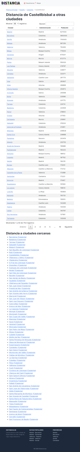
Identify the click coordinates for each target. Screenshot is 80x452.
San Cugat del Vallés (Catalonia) (22, 317)
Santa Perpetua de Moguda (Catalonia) (25, 340)
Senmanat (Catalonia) (17, 412)
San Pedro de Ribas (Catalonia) (21, 329)
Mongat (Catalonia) (17, 311)
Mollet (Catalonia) (16, 270)
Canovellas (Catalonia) (18, 304)
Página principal (11, 10)
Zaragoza (10, 55)
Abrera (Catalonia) (16, 378)
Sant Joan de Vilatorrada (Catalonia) (24, 388)
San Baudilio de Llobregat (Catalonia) (24, 250)
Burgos (9, 165)
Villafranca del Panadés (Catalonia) (23, 283)
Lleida (9, 211)
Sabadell (10, 123)
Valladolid (10, 78)
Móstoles (10, 131)
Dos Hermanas (12, 214)
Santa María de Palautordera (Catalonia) (25, 399)
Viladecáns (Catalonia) (18, 260)
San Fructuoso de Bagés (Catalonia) (23, 419)
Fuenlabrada (11, 150)
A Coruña (10, 93)
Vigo (8, 81)
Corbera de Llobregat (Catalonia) (22, 370)
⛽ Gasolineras (29, 3)
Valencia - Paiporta (35, 436)
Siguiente (68, 227)
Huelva (9, 207)
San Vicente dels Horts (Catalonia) (23, 293)
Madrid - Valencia (34, 438)
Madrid (9, 32)
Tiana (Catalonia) (16, 404)
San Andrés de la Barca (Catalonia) (23, 291)
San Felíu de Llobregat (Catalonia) (22, 273)
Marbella (10, 195)
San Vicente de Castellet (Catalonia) (23, 396)
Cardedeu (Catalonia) (17, 347)
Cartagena (11, 119)
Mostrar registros (16, 24)
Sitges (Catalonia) (16, 332)
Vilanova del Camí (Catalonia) (21, 373)
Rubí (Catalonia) (15, 252)
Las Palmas (11, 66)
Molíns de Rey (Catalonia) (19, 337)
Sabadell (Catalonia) (17, 245)
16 (60, 227)
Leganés (10, 157)
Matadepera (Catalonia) (18, 406)
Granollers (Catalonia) (18, 265)
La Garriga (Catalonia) (18, 358)
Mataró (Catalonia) (16, 247)
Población (64, 28)
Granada (10, 100)
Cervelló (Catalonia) (17, 417)
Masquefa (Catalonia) (17, 401)
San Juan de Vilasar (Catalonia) (21, 299)
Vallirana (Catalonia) (17, 365)
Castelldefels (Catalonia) (19, 255)
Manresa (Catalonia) (17, 319)
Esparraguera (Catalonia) (19, 345)
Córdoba (10, 74)
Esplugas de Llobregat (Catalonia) (23, 268)
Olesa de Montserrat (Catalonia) (22, 342)
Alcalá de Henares (13, 146)
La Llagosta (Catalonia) (18, 309)
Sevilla (9, 39)
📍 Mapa (37, 3)
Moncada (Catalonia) (17, 327)
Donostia (10, 154)
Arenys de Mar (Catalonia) (19, 306)
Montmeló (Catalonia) (18, 314)
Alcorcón (10, 180)
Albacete (10, 169)
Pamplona (10, 138)
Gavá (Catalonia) (16, 322)
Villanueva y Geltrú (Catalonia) (21, 258)
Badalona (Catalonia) (17, 240)
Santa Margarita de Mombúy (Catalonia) (25, 394)
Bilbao (9, 51)
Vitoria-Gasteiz (12, 89)
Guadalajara (11, 184)
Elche (9, 96)
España (22, 10)
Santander (11, 176)
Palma (9, 62)
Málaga (9, 43)
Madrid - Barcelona (35, 432)
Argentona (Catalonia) (18, 381)
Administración (45, 28)
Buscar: (42, 24)
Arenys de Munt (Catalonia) (20, 414)
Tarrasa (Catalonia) (17, 242)
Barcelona (10, 36)
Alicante (10, 70)
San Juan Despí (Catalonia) (20, 286)
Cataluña (30, 10)
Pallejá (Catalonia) (16, 383)
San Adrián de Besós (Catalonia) (22, 278)
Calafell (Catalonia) (16, 335)
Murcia (9, 58)
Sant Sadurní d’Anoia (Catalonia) (22, 376)
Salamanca (11, 203)
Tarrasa (9, 104)
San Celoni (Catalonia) (18, 350)
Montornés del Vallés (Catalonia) (22, 353)
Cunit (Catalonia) (16, 368)
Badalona (10, 108)
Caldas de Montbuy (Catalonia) (21, 355)
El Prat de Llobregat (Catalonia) (22, 263)
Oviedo (9, 116)
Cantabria (56, 440)
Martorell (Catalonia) (17, 296)
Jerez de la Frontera (14, 127)
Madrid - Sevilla (34, 440)
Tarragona (10, 218)
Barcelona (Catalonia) (18, 237)
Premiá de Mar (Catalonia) (19, 288)
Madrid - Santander (35, 434)
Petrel (9, 112)
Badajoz (10, 199)
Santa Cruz (11, 135)
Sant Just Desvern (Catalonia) (21, 301)
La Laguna (10, 188)
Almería (9, 142)
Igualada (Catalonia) (17, 281)
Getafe (9, 161)
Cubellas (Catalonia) (17, 360)
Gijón (9, 85)
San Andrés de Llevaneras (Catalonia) (24, 386)
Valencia (10, 47)
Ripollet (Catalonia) (16, 276)
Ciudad (10, 28)
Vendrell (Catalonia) (17, 324)
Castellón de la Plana (14, 173)
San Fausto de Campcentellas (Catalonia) (25, 409)
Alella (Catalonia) (16, 391)
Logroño (10, 192)
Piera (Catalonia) (16, 363)
